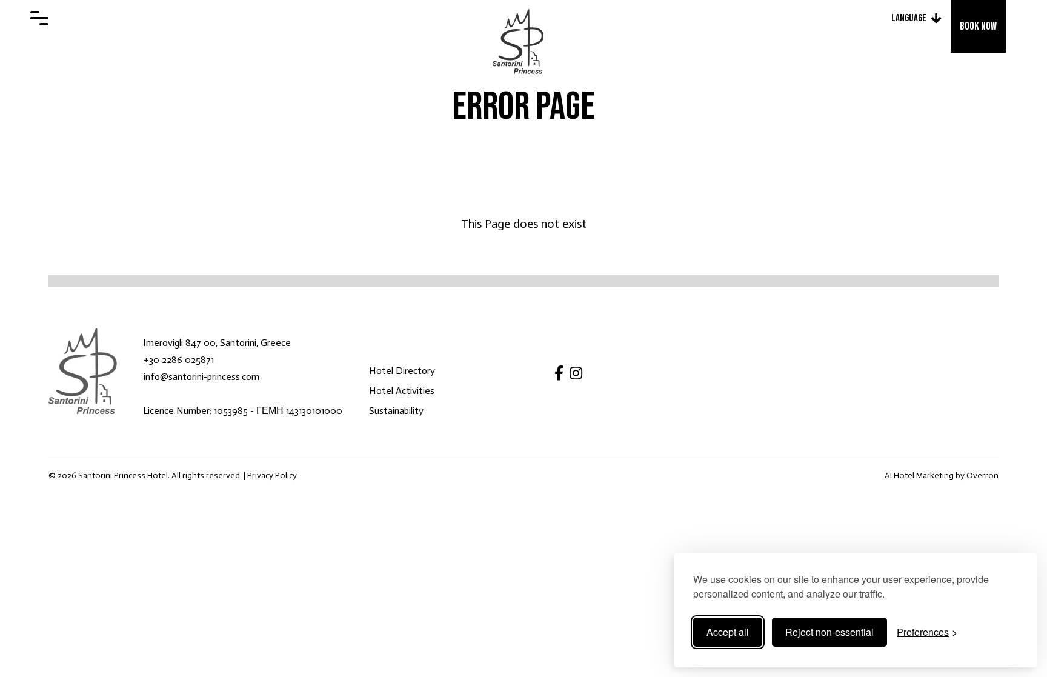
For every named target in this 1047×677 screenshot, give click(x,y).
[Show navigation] (39, 18)
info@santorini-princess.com (201, 376)
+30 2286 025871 (179, 359)
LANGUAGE (908, 18)
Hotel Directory (402, 370)
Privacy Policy (272, 475)
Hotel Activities (401, 390)
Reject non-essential (829, 632)
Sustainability (396, 410)
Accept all (727, 632)
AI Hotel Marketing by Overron (942, 475)
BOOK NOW (978, 26)
